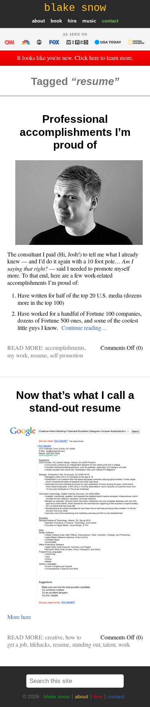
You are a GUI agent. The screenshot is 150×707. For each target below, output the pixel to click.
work (124, 644)
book (56, 21)
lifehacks (40, 644)
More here (19, 617)
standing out (86, 644)
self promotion (66, 355)
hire (72, 21)
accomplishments (64, 347)
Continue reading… (84, 327)
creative (54, 637)
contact (110, 21)
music (89, 21)
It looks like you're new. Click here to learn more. (75, 58)
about (38, 21)
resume (39, 355)
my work (17, 355)
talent (109, 644)
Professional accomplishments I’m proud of (75, 132)
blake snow (57, 696)
